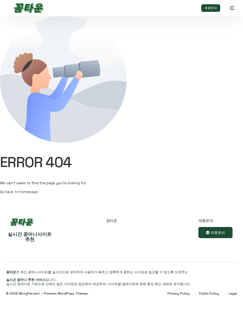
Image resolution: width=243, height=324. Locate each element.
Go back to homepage (19, 192)
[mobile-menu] (229, 8)
